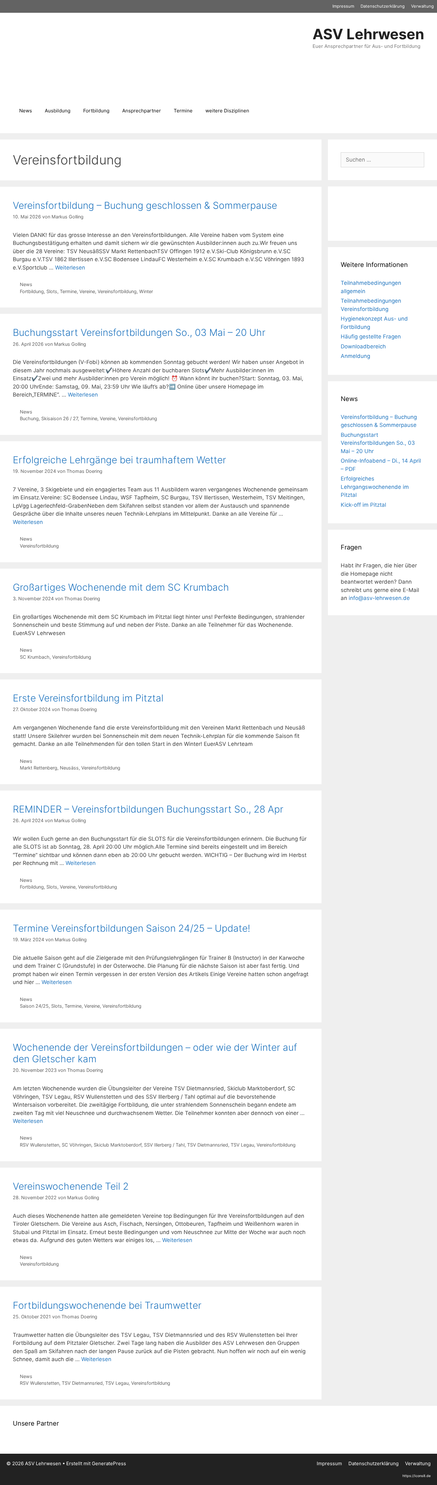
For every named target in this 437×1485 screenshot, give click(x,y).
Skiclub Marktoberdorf (117, 1145)
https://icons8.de (416, 1476)
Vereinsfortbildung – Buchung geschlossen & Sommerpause (145, 205)
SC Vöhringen (76, 1145)
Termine (183, 111)
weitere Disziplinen (227, 111)
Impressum (343, 6)
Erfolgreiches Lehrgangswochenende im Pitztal (375, 486)
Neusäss (69, 767)
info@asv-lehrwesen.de (379, 598)
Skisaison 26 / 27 (59, 418)
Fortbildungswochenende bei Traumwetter (107, 1305)
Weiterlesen (70, 267)
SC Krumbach (35, 657)
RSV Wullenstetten (39, 1145)
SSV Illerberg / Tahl (164, 1145)
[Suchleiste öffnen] (265, 110)
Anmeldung (355, 356)
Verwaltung (422, 6)
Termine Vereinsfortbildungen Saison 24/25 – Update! (131, 928)
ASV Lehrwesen (368, 34)
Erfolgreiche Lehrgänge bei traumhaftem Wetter (119, 460)
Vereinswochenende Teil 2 (71, 1186)
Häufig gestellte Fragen (371, 336)
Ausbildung (57, 111)
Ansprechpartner (141, 111)
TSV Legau (242, 1145)
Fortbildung (96, 111)
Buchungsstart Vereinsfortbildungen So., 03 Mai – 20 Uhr (139, 332)
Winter (146, 291)
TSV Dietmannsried (207, 1145)
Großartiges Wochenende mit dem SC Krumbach (121, 587)
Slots (51, 291)
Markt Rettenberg (38, 767)
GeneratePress (109, 1463)
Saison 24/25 (34, 1006)
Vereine (87, 291)
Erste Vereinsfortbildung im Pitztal (88, 698)
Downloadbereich (363, 346)
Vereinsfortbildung (117, 291)
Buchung (29, 418)
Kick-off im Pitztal (363, 505)
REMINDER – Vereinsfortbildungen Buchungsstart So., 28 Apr (148, 809)
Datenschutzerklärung (383, 6)
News (25, 111)
